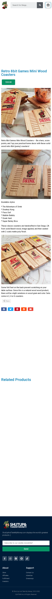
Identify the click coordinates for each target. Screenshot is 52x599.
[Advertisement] (26, 37)
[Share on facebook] (4, 309)
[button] (8, 82)
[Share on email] (30, 309)
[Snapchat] (21, 558)
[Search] (40, 5)
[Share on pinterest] (17, 309)
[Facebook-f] (4, 558)
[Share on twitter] (10, 309)
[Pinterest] (16, 558)
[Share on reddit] (24, 309)
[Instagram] (10, 558)
